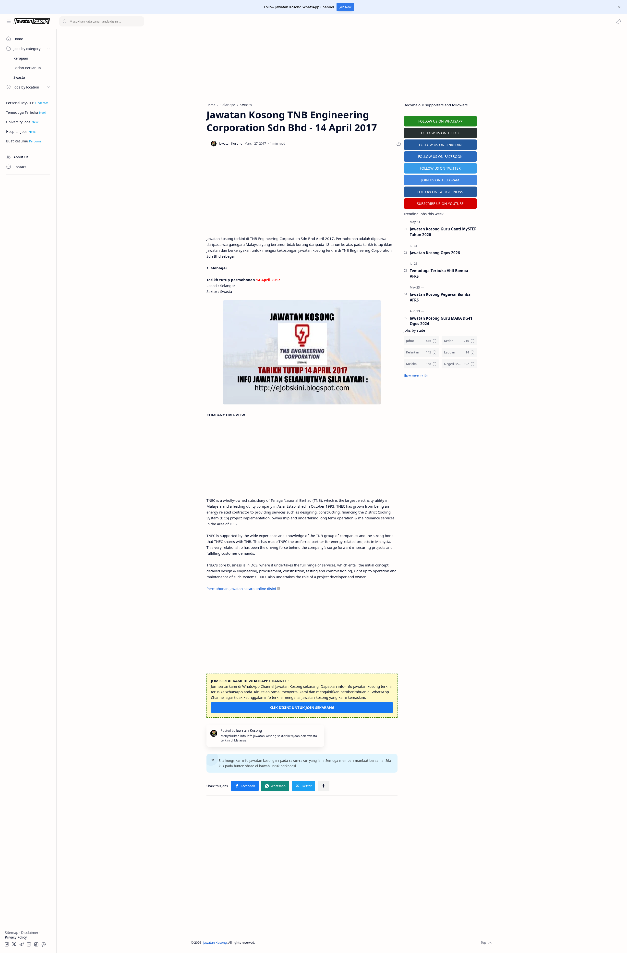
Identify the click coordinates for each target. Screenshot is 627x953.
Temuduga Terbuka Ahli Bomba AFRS (439, 273)
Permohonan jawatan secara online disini (241, 588)
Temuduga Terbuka (22, 112)
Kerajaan (20, 58)
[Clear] (139, 21)
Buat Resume (17, 141)
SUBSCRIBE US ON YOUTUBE (440, 203)
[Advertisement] (28, 251)
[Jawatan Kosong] (302, 352)
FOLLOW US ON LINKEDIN (440, 144)
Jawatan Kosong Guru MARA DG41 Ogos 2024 (441, 321)
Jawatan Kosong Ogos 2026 (435, 252)
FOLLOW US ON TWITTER (440, 168)
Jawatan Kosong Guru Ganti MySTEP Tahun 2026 (443, 231)
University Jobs (18, 122)
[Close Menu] (619, 7)
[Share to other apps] (323, 786)
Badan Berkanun (27, 67)
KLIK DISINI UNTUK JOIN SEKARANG (302, 707)
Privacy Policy (16, 937)
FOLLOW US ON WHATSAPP (440, 121)
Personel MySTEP (20, 102)
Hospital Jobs (16, 131)
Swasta (19, 77)
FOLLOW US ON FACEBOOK (440, 156)
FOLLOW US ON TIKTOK (440, 133)
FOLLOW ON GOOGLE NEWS (440, 191)
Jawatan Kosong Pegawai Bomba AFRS (440, 297)
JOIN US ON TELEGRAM (440, 180)
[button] (618, 21)
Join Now (345, 7)
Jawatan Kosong (215, 942)
